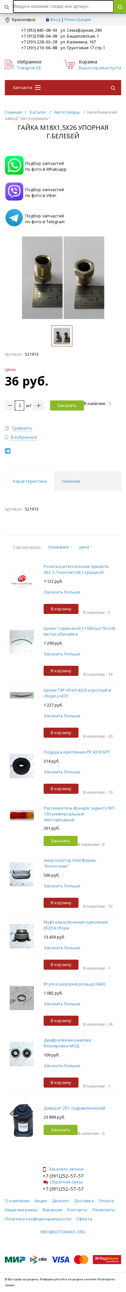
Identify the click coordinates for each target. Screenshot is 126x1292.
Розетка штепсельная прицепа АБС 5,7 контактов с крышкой (76, 569)
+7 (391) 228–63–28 (39, 42)
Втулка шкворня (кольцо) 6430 (74, 984)
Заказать (67, 405)
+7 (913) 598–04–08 (39, 36)
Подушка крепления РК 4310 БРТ (77, 752)
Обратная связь (66, 1182)
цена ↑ (85, 547)
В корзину (61, 609)
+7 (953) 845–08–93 (39, 30)
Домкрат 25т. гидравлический (74, 1108)
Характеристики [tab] (30, 481)
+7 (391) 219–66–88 (39, 48)
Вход (55, 19)
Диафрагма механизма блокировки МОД (67, 1043)
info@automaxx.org (63, 1232)
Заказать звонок (66, 1169)
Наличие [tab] (71, 481)
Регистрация (78, 19)
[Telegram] (8, 451)
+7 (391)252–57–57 (63, 1176)
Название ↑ (60, 547)
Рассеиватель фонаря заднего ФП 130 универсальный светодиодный (79, 814)
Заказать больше (62, 592)
